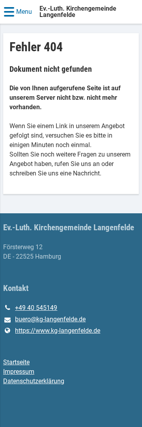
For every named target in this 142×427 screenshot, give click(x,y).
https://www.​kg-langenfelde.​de (57, 330)
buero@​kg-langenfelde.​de (50, 319)
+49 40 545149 (36, 307)
